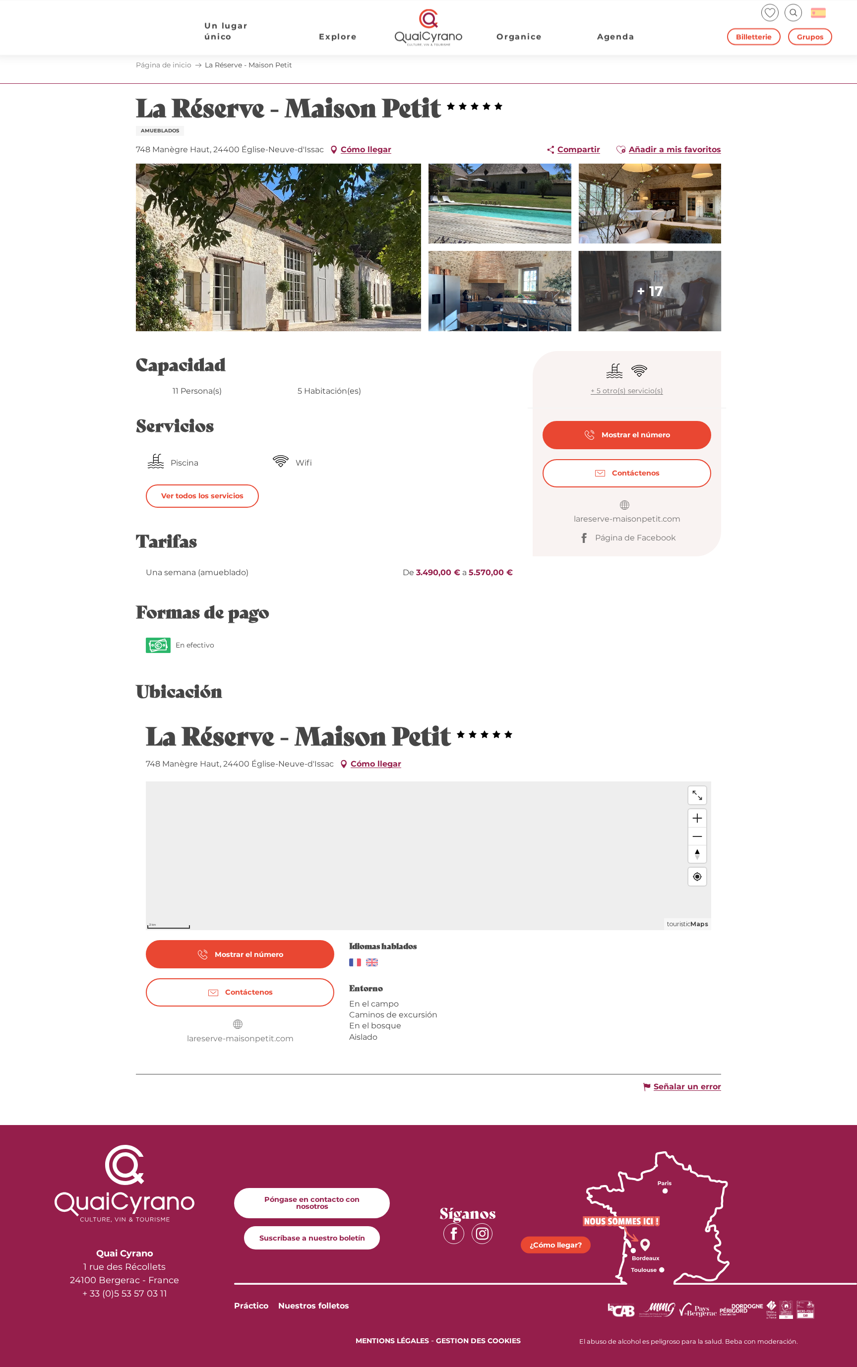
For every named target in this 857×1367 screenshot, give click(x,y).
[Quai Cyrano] (428, 27)
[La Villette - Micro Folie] (805, 1309)
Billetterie (754, 36)
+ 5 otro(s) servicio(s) (627, 390)
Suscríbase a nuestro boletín (312, 1238)
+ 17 (650, 291)
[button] (793, 12)
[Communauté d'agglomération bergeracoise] (621, 1309)
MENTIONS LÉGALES (392, 1340)
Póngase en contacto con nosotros (312, 1203)
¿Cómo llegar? (556, 1245)
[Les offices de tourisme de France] (771, 1309)
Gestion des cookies (478, 1340)
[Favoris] (771, 12)
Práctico (251, 1305)
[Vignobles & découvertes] (786, 1309)
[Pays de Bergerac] (698, 1309)
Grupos (810, 36)
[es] (819, 13)
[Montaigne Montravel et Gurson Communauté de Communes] (657, 1309)
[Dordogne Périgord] (741, 1309)
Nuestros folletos (313, 1305)
